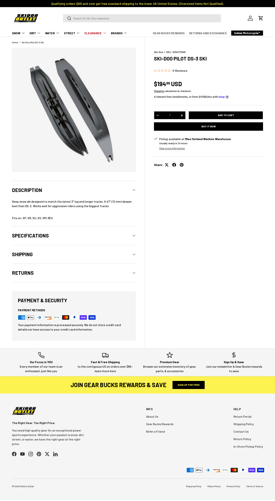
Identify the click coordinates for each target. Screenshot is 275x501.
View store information (172, 148)
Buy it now (208, 126)
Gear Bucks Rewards (159, 424)
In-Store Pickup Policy (248, 446)
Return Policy (242, 439)
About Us (152, 416)
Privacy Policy (233, 486)
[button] (261, 18)
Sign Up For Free (189, 384)
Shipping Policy (243, 424)
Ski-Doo (158, 52)
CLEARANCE (93, 33)
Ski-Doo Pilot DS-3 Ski (33, 42)
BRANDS (117, 33)
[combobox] (142, 18)
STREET (69, 33)
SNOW (16, 33)
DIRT (33, 33)
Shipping (159, 91)
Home (15, 42)
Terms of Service (254, 486)
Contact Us (241, 431)
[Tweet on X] (166, 165)
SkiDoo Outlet (27, 486)
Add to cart (226, 115)
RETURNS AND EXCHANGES (208, 33)
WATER (50, 33)
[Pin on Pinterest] (181, 165)
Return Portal (242, 416)
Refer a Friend (155, 431)
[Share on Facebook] (174, 165)
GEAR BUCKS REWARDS (169, 33)
